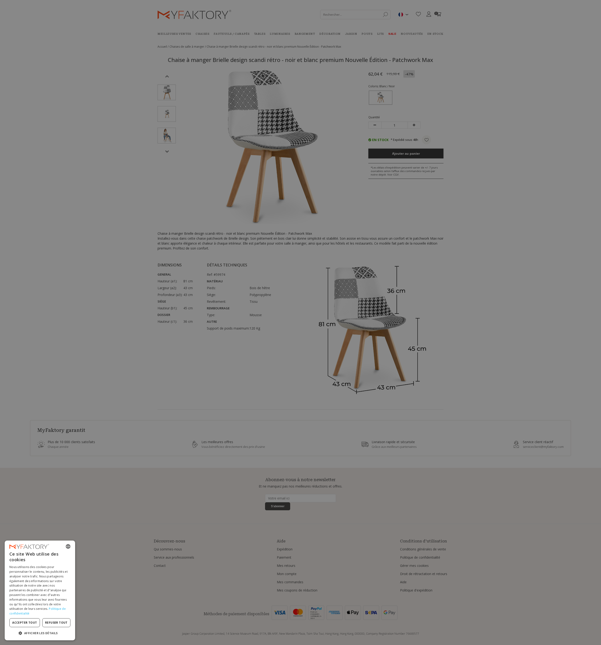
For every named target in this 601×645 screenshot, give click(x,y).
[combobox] (68, 546)
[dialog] (40, 590)
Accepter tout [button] (24, 623)
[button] (39, 633)
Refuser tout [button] (56, 623)
